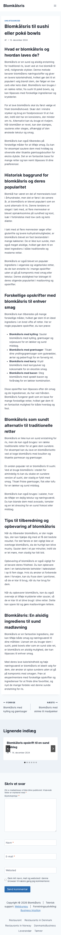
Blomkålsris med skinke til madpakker (46, 707)
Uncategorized (12, 21)
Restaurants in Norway (18, 925)
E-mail (10, 856)
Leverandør (24, 930)
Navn (10, 842)
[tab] (25, 762)
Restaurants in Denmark (38, 920)
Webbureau (21, 906)
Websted (11, 870)
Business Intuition (31, 910)
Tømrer (38, 930)
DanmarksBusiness (45, 925)
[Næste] (53, 748)
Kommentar (12, 796)
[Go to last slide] (8, 748)
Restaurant (15, 920)
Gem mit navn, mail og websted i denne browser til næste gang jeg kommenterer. (29, 879)
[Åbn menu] (55, 5)
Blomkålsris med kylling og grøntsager (15, 707)
